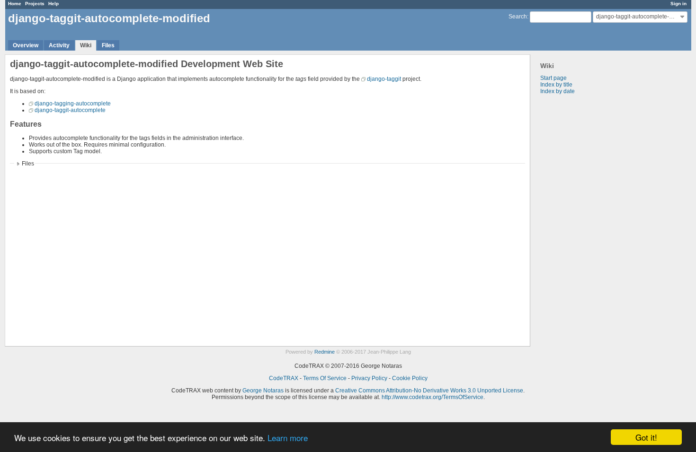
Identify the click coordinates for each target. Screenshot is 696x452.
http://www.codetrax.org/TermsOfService (432, 397)
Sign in (678, 3)
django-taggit (384, 79)
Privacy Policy (369, 378)
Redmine (324, 352)
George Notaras (263, 390)
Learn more (288, 437)
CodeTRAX (283, 378)
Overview (25, 45)
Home (14, 3)
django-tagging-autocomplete (73, 103)
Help (53, 3)
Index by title (556, 84)
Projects (35, 3)
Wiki (85, 45)
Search (518, 16)
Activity (59, 45)
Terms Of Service (325, 378)
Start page (553, 78)
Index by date (557, 91)
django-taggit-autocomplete (70, 110)
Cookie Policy (410, 378)
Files (108, 45)
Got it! (646, 437)
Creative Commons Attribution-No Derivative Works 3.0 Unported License (429, 390)
